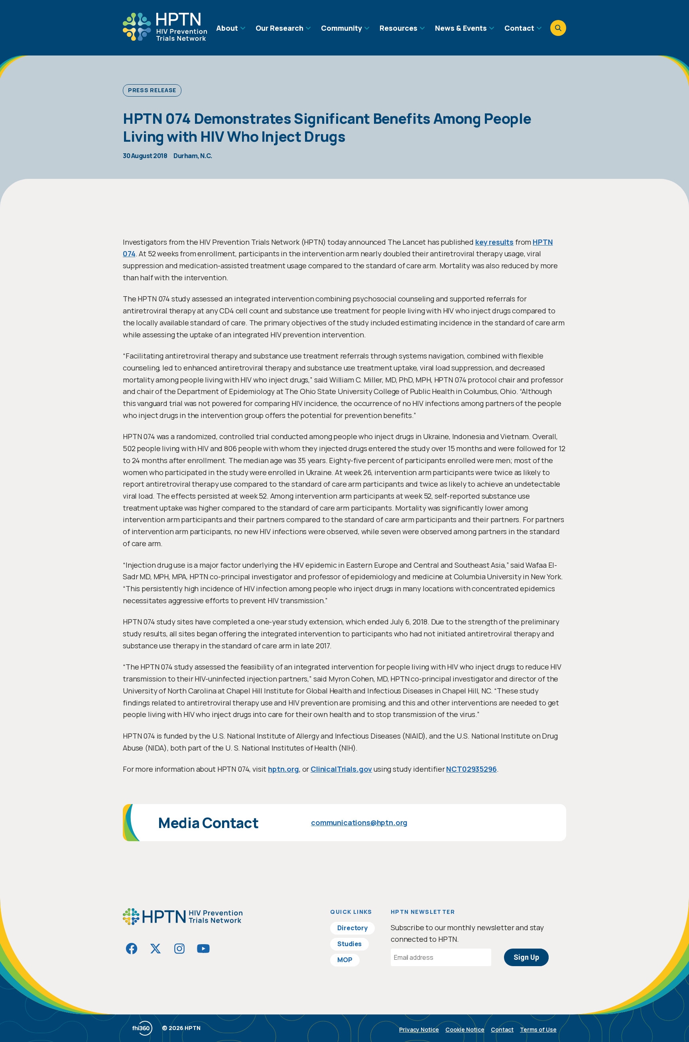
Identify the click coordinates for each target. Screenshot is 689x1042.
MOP (344, 959)
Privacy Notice (419, 1029)
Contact (502, 1029)
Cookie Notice (464, 1029)
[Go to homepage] (165, 38)
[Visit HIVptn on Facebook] (131, 948)
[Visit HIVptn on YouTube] (203, 948)
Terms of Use (538, 1029)
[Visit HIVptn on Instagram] (179, 948)
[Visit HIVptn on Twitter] (155, 948)
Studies (349, 943)
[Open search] (558, 28)
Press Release (152, 90)
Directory (352, 927)
